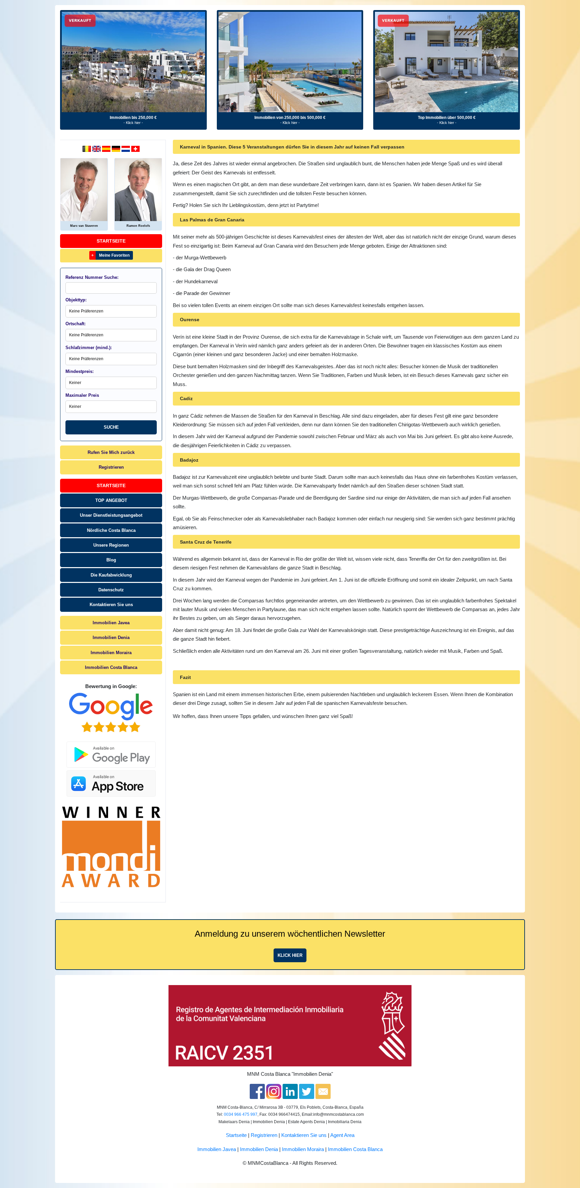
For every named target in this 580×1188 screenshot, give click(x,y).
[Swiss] (135, 148)
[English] (97, 148)
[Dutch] (87, 148)
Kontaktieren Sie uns (111, 604)
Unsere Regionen (111, 545)
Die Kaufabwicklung (111, 575)
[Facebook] (257, 1091)
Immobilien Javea (111, 622)
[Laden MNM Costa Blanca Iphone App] (111, 781)
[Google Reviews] (111, 712)
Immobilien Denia (111, 637)
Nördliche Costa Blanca (111, 530)
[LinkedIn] (290, 1091)
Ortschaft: (75, 323)
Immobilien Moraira (111, 652)
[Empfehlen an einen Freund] (323, 1091)
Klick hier (290, 955)
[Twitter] (306, 1091)
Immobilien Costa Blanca (111, 667)
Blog (111, 559)
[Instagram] (273, 1091)
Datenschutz (111, 589)
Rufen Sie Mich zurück (111, 452)
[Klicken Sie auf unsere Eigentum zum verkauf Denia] (133, 62)
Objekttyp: (76, 299)
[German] (117, 148)
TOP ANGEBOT (111, 500)
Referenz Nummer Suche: (91, 277)
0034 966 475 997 (240, 1114)
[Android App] (111, 750)
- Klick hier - (133, 123)
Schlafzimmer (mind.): (88, 347)
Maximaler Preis (82, 395)
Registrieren (111, 467)
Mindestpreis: (79, 371)
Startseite (111, 241)
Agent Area (342, 1135)
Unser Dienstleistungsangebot (111, 515)
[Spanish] (107, 148)
